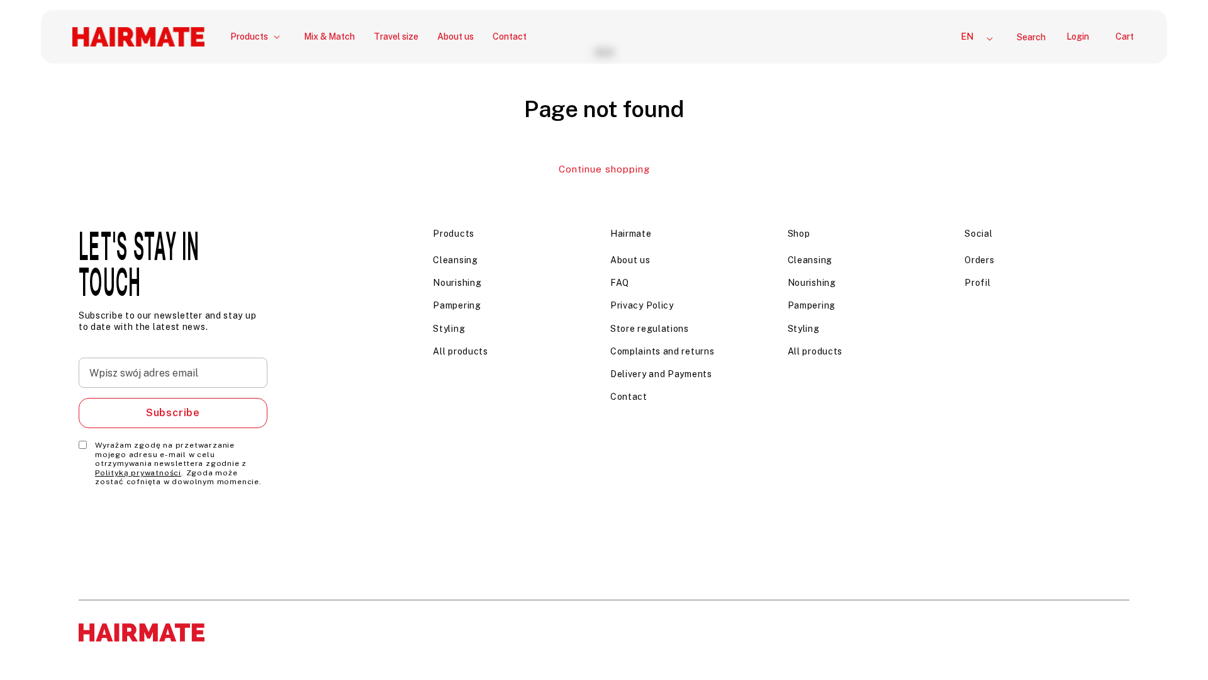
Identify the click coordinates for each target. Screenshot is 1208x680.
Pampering (457, 305)
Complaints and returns (662, 351)
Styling (449, 329)
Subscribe (173, 413)
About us (630, 260)
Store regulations (649, 329)
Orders (979, 260)
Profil (977, 283)
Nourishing (457, 283)
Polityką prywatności (138, 472)
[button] (257, 36)
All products (460, 351)
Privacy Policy (642, 305)
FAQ (619, 283)
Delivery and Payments (661, 374)
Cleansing (455, 260)
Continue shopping (604, 169)
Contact (628, 397)
